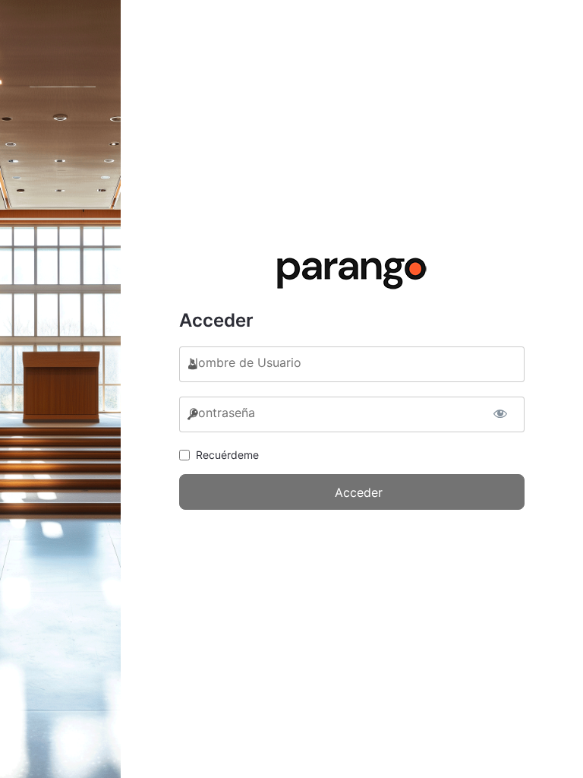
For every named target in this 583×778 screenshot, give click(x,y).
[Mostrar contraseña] (500, 410)
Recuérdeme (227, 454)
